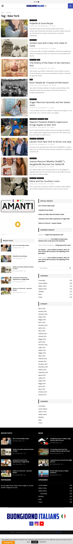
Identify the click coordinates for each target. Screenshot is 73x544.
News (38, 59)
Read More (43, 542)
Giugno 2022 (42, 350)
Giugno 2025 (42, 317)
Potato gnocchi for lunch (63, 245)
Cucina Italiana (33, 20)
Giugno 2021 (42, 381)
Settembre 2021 (43, 372)
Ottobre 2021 (42, 370)
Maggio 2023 (42, 339)
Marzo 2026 (41, 308)
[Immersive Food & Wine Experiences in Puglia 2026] (6, 280)
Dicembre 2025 (42, 314)
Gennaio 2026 (42, 311)
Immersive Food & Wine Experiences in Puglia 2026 (21, 278)
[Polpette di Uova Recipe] (6, 258)
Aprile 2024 (41, 328)
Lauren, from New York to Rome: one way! (50, 141)
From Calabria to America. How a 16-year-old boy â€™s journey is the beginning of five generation (54, 251)
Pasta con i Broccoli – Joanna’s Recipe (49, 223)
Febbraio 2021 (42, 392)
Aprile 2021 (41, 386)
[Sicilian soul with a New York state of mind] (6, 269)
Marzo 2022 (41, 356)
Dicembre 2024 (43, 325)
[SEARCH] (70, 268)
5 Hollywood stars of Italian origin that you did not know (60, 439)
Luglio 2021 (41, 378)
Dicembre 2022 (42, 345)
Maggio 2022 (42, 353)
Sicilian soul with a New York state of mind (51, 214)
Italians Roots (33, 40)
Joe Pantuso (42, 249)
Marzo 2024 (41, 331)
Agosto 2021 (42, 375)
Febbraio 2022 (42, 358)
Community (41, 280)
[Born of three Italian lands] (6, 248)
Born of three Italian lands (21, 245)
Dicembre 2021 (42, 364)
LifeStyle (41, 291)
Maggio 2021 (42, 383)
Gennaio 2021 (42, 395)
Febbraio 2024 (42, 333)
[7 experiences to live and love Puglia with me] (43, 462)
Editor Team (34, 26)
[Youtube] (42, 524)
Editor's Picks (33, 59)
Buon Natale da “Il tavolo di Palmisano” (49, 82)
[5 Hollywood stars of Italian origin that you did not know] (43, 441)
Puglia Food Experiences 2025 (54, 235)
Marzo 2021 (41, 389)
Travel (40, 297)
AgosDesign (59, 532)
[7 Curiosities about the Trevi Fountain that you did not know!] (43, 452)
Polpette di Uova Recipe (41, 23)
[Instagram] (36, 524)
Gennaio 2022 (42, 361)
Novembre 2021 (43, 367)
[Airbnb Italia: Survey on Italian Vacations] (43, 473)
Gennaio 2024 (42, 336)
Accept (35, 542)
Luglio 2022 (41, 347)
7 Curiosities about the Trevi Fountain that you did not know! (60, 450)
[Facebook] (31, 524)
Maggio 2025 (42, 320)
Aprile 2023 (41, 342)
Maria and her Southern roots (45, 181)
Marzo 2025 (41, 322)
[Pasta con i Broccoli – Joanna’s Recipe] (6, 291)
